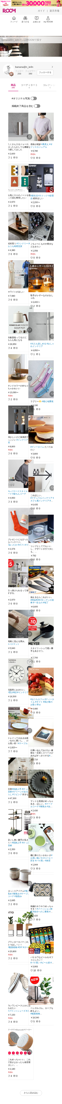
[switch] (34, 98)
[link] (20, 127)
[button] (8, 69)
